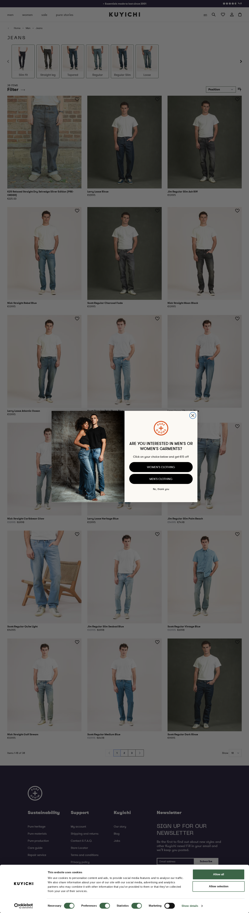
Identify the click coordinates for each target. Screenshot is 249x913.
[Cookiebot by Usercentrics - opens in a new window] (24, 906)
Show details (190, 905)
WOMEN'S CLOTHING (161, 467)
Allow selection (218, 886)
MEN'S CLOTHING (160, 479)
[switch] (105, 906)
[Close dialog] (193, 415)
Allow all (218, 874)
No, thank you (161, 489)
